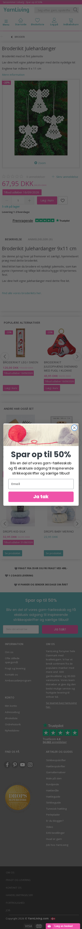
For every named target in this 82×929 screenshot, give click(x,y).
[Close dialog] (74, 428)
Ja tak (41, 496)
